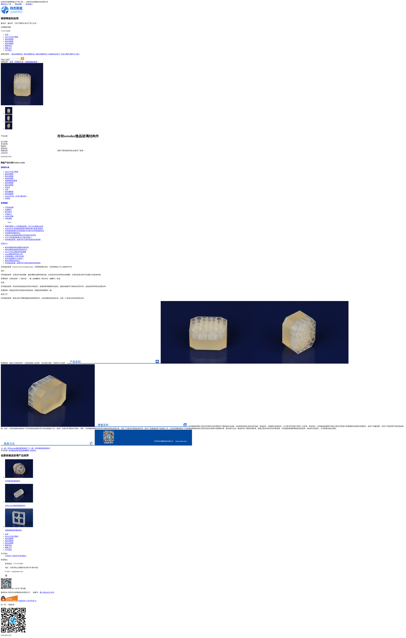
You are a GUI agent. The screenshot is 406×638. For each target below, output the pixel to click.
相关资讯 (4, 222)
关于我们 (8, 50)
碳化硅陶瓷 (9, 43)
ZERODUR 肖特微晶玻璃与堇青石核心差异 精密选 (24, 228)
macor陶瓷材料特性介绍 (14, 254)
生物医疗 (8, 209)
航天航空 (8, 212)
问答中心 (4, 243)
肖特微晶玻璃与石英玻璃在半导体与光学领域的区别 (24, 231)
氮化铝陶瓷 (9, 41)
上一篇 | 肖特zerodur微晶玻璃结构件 (14, 448)
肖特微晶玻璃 (13, 450)
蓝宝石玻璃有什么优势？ (14, 258)
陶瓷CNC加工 (74, 54)
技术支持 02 (31, 601)
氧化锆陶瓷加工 (30, 54)
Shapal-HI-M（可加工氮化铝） (16, 196)
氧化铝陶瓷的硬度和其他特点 (16, 250)
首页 (6, 35)
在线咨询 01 (22, 601)
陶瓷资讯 (8, 46)
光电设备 (8, 218)
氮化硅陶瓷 (9, 185)
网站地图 (18, 4)
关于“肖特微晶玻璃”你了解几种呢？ (18, 237)
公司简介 (8, 556)
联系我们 (29, 4)
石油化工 (8, 214)
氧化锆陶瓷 (9, 39)
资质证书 (15, 556)
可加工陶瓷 (64, 54)
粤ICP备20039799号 (47, 592)
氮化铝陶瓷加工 (42, 54)
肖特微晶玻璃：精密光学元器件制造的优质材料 (23, 239)
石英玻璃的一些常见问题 (14, 256)
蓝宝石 (7, 187)
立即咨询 (4, 153)
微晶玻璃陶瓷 (24, 450)
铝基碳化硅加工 (54, 54)
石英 (6, 189)
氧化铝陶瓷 (9, 176)
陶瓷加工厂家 (6, 4)
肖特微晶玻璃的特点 (12, 233)
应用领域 (4, 203)
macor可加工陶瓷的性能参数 (15, 252)
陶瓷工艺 (8, 48)
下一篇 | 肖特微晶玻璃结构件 (39, 448)
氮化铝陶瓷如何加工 (12, 261)
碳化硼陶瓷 (9, 192)
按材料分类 (19, 62)
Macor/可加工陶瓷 (11, 37)
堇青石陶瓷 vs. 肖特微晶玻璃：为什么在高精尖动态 (24, 226)
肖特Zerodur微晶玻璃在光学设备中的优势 (20, 235)
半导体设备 (9, 207)
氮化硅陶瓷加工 (17, 54)
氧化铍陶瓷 (9, 194)
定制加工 (33, 450)
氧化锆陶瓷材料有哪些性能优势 (17, 247)
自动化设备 (9, 216)
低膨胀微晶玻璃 (31, 62)
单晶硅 (7, 198)
